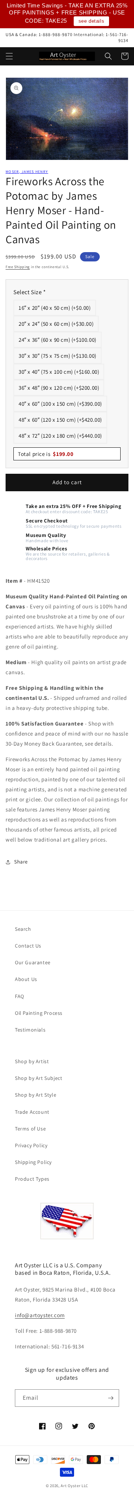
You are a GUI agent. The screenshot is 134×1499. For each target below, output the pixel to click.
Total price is (46, 453)
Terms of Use (30, 1128)
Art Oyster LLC (74, 1485)
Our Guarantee (33, 962)
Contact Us (28, 945)
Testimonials (30, 1029)
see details (92, 21)
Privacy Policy (31, 1145)
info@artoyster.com (40, 1315)
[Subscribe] (110, 1398)
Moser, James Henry (27, 171)
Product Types (32, 1178)
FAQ (19, 996)
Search (23, 929)
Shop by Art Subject (38, 1078)
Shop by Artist (32, 1061)
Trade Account (32, 1112)
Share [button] (21, 861)
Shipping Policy (33, 1162)
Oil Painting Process (39, 1013)
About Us (26, 979)
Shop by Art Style (35, 1094)
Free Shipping (18, 266)
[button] (9, 56)
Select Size (29, 292)
